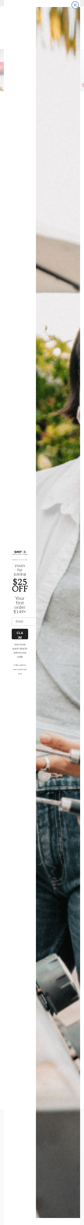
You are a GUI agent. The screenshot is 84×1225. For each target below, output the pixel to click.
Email (19, 621)
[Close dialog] (75, 5)
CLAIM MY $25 (20, 635)
